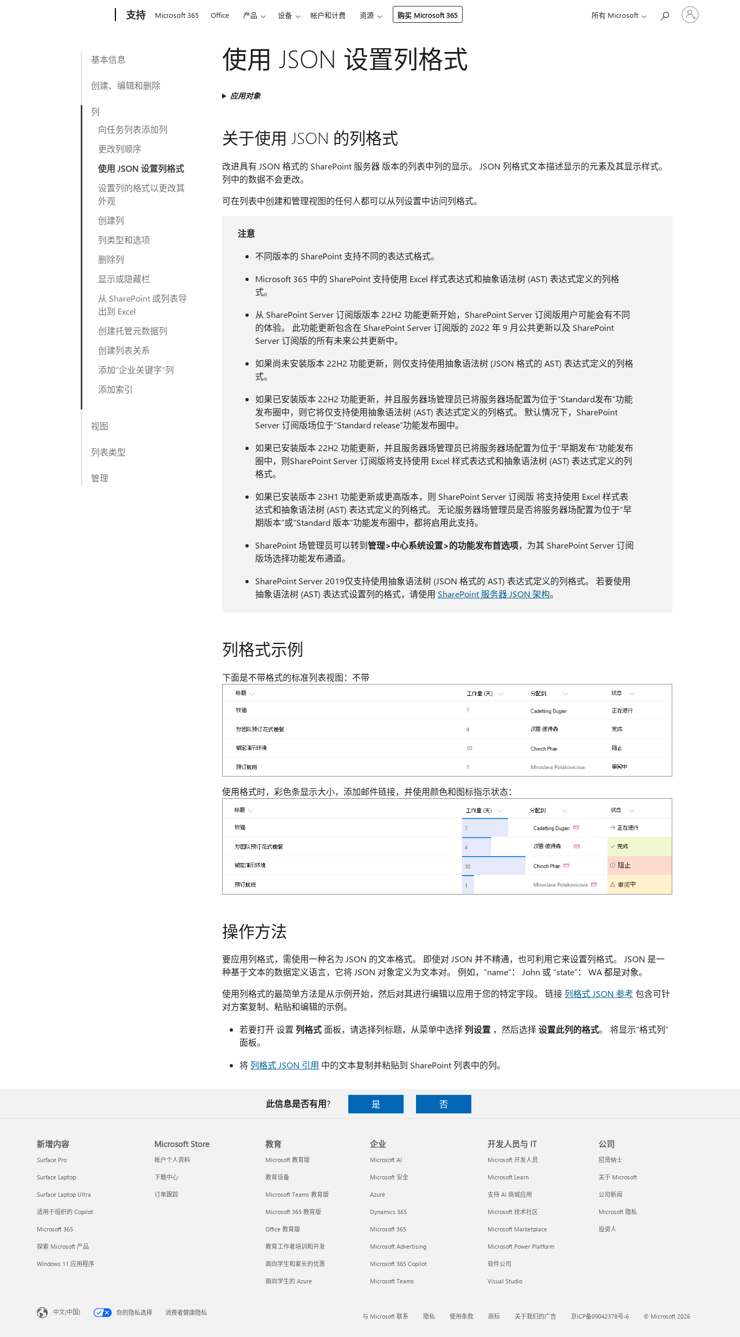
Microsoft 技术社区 (513, 1212)
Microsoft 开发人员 (513, 1160)
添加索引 (115, 389)
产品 (250, 14)
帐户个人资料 (172, 1160)
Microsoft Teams (392, 1281)
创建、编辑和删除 (125, 85)
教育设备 (277, 1177)
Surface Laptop (56, 1177)
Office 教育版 (282, 1229)
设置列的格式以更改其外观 (141, 194)
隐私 (429, 1316)
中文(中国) (66, 1312)
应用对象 (245, 95)
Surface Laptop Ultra (64, 1194)
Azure (377, 1194)
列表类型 (108, 452)
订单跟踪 (166, 1194)
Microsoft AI (386, 1160)
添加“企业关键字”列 (136, 369)
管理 (99, 478)
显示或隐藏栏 (124, 278)
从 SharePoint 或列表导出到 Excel (142, 304)
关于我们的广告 (535, 1316)
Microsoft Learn (508, 1177)
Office (220, 14)
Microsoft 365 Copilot (398, 1264)
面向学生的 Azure (288, 1281)
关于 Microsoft (618, 1177)
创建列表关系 (124, 350)
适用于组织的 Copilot (65, 1212)
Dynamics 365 (388, 1212)
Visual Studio (505, 1281)
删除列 (111, 259)
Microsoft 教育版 (287, 1160)
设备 (285, 14)
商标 (494, 1316)
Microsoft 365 (177, 14)
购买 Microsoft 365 (428, 14)
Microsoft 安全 (389, 1177)
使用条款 (461, 1316)
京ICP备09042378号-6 (600, 1316)
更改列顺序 (119, 148)
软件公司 (499, 1264)
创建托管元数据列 (132, 330)
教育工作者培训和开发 (295, 1246)
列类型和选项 (124, 239)
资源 (367, 14)
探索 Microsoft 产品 (63, 1246)
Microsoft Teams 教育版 (297, 1194)
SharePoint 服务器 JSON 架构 (494, 593)
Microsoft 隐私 (618, 1212)
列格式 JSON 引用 (284, 1065)
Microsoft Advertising (398, 1246)
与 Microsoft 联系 (385, 1316)
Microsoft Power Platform (521, 1246)
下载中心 (166, 1177)
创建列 (111, 220)
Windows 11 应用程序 (65, 1264)
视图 (99, 426)
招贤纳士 (610, 1160)
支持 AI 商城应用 (510, 1194)
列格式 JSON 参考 (598, 993)
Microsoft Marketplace (517, 1229)
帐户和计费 (328, 14)
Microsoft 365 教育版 (293, 1212)
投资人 (607, 1229)
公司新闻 (610, 1194)
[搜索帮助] (664, 14)
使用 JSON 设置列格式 (141, 168)
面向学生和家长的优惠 (295, 1264)
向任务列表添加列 (132, 129)
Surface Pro (52, 1160)
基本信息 (108, 59)
